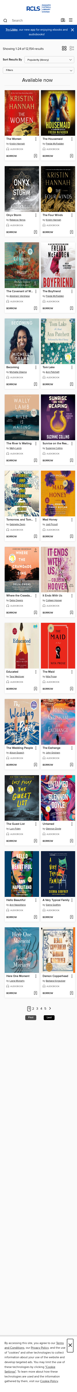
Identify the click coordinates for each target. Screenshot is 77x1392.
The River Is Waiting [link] (19, 443)
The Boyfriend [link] (52, 291)
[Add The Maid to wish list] (71, 689)
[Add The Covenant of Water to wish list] (35, 308)
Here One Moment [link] (18, 976)
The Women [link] (13, 139)
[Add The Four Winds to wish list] (71, 232)
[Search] (5, 20)
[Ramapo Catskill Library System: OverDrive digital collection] (38, 8)
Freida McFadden (55, 143)
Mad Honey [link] (50, 519)
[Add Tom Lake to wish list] (71, 384)
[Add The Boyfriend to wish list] (71, 308)
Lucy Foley (15, 828)
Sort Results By (12, 59)
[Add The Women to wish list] (35, 156)
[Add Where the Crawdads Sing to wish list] (35, 612)
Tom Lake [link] (49, 367)
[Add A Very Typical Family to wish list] (71, 917)
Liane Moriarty (17, 980)
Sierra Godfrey (53, 904)
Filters (9, 70)
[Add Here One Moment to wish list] (35, 993)
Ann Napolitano (18, 904)
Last (49, 1017)
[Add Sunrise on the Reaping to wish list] (71, 460)
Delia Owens (16, 600)
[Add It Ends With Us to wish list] (71, 612)
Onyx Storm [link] (13, 215)
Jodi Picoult (52, 524)
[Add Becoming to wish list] (35, 384)
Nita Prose (51, 676)
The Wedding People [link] (19, 748)
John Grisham (53, 752)
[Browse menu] (70, 20)
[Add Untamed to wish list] (71, 841)
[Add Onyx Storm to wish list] (35, 232)
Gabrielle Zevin (17, 524)
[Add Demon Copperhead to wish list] (71, 993)
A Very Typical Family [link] (56, 900)
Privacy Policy (40, 1348)
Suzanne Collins (54, 448)
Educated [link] (12, 672)
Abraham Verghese (20, 296)
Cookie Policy (49, 1381)
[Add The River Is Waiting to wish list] (35, 460)
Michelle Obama (18, 372)
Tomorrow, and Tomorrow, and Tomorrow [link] (20, 519)
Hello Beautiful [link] (15, 900)
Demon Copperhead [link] (55, 976)
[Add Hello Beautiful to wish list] (35, 917)
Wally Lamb (15, 448)
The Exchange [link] (51, 748)
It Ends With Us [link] (52, 595)
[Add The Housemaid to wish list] (71, 156)
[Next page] (50, 1009)
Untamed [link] (48, 824)
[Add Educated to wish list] (35, 689)
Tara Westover (17, 676)
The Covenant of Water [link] (20, 291)
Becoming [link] (12, 367)
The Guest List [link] (15, 824)
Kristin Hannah (17, 143)
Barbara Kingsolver (55, 980)
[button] (64, 49)
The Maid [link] (49, 672)
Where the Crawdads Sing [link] (20, 595)
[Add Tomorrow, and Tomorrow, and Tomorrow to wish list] (35, 536)
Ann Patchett (52, 372)
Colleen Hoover (54, 600)
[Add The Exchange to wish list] (71, 765)
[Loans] (63, 20)
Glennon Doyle (53, 828)
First (30, 1017)
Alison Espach (17, 752)
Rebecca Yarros (17, 219)
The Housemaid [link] (53, 139)
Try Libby (12, 30)
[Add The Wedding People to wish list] (35, 765)
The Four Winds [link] (53, 215)
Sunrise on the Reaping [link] (56, 443)
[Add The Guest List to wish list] (35, 841)
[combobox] (31, 20)
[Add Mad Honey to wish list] (71, 536)
